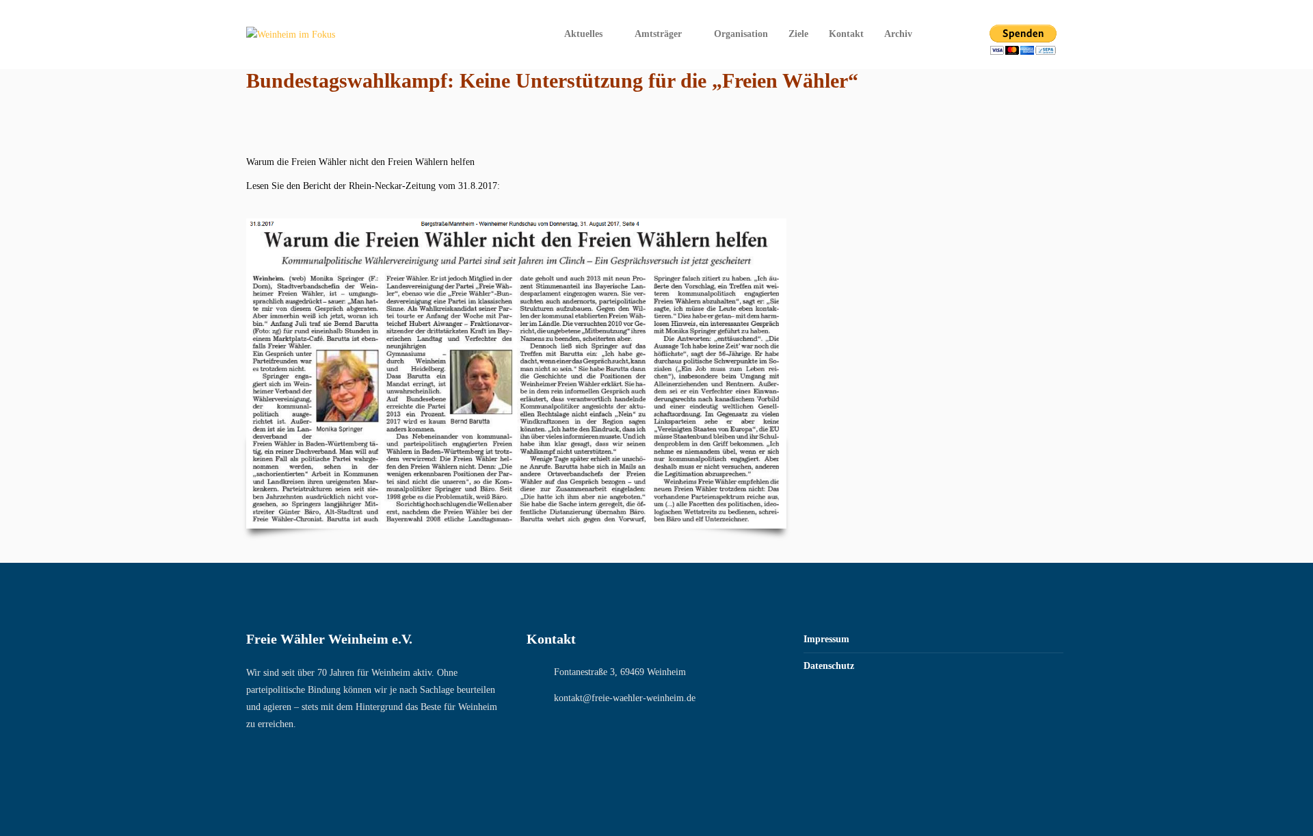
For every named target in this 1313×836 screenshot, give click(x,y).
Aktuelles (583, 34)
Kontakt (846, 34)
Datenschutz (829, 666)
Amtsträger (658, 34)
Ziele (798, 34)
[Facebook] (942, 34)
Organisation (741, 34)
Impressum (826, 639)
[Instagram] (960, 34)
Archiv (898, 34)
